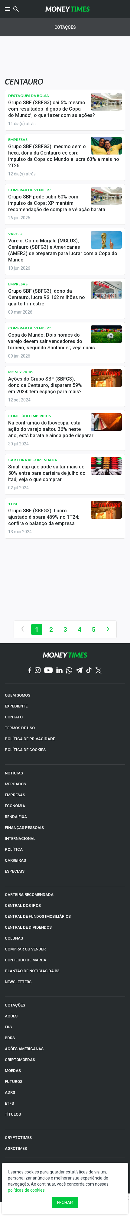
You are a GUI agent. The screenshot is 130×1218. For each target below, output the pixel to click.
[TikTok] (89, 670)
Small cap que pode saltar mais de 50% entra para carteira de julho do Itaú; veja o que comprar (47, 473)
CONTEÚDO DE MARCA (25, 960)
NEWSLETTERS (18, 982)
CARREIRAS (15, 860)
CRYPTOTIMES (18, 1137)
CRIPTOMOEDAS (20, 1059)
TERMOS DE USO (20, 728)
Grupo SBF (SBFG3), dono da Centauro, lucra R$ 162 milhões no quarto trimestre (46, 297)
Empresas (18, 139)
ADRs (10, 1092)
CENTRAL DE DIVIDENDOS (28, 927)
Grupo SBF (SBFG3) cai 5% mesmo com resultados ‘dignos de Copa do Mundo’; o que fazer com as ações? (51, 109)
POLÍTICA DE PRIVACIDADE (30, 739)
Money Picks (20, 372)
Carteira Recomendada (32, 460)
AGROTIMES (16, 1148)
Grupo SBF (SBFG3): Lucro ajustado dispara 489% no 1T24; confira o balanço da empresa (43, 517)
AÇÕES (11, 1016)
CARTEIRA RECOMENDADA (29, 894)
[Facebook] (29, 670)
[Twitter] (98, 670)
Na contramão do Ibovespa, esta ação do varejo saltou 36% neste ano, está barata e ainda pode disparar (50, 429)
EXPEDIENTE (16, 706)
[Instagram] (38, 670)
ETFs (9, 1103)
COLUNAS (14, 938)
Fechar (65, 1202)
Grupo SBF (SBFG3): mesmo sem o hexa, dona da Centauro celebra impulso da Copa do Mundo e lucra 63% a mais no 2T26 (63, 156)
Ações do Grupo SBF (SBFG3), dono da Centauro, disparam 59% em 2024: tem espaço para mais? (45, 385)
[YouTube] (48, 670)
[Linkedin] (59, 670)
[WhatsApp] (69, 670)
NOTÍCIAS (14, 773)
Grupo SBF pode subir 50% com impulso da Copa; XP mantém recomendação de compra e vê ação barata (56, 203)
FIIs (8, 1027)
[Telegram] (79, 670)
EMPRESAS (15, 795)
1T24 (12, 503)
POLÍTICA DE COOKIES (25, 749)
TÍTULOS (13, 1114)
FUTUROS (13, 1081)
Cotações (65, 27)
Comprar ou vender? (29, 190)
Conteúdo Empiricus (29, 416)
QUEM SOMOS (17, 695)
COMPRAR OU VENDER (25, 949)
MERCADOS (15, 784)
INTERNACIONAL (20, 838)
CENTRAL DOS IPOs (23, 905)
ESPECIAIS (14, 871)
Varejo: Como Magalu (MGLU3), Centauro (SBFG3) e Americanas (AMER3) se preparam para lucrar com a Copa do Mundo (62, 250)
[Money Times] (67, 9)
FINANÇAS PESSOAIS (24, 827)
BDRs (10, 1038)
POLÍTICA (14, 849)
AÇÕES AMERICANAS (24, 1049)
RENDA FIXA (16, 816)
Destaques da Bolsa (28, 95)
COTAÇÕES (15, 1005)
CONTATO (14, 717)
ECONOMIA (15, 806)
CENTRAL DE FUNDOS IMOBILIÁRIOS (38, 916)
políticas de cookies (26, 1190)
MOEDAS (13, 1070)
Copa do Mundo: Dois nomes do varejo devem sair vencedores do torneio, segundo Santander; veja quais (51, 341)
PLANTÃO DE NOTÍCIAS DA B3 (32, 971)
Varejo (15, 233)
